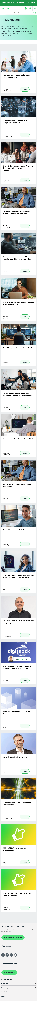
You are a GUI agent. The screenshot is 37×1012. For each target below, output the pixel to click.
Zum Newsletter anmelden (13, 937)
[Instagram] (7, 955)
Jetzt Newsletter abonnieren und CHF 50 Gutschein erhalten (19, 3)
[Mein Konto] (26, 8)
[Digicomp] (6, 9)
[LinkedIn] (11, 955)
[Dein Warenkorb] (35, 8)
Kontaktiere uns (9, 972)
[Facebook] (3, 955)
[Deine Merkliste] (30, 8)
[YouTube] (15, 955)
